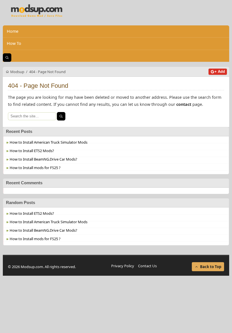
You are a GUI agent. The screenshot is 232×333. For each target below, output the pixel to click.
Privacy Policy (122, 265)
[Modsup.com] (37, 11)
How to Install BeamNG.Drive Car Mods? (43, 159)
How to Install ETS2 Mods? (32, 150)
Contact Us (147, 265)
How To (14, 43)
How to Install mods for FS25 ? (35, 167)
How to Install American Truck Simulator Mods (48, 142)
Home (12, 31)
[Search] (61, 116)
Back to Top (210, 266)
